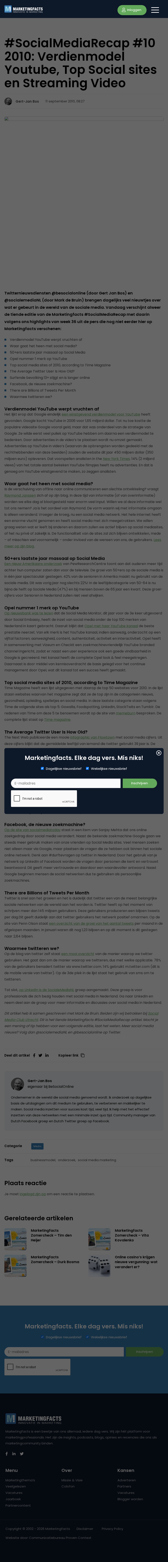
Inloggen (133, 9)
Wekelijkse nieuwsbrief (109, 769)
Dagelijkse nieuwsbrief (64, 769)
